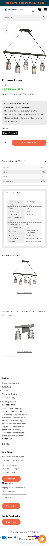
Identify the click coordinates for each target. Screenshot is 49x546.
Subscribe (11, 506)
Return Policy (8, 398)
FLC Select (33, 532)
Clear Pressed (10, 133)
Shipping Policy (9, 394)
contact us (16, 118)
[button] (39, 10)
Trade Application (10, 383)
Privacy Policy (9, 401)
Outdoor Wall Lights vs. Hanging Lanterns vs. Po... (13, 410)
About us (6, 386)
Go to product (24, 292)
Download (11, 522)
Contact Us (7, 390)
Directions (11, 479)
